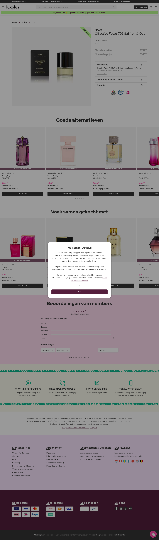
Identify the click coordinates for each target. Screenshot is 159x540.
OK (79, 292)
